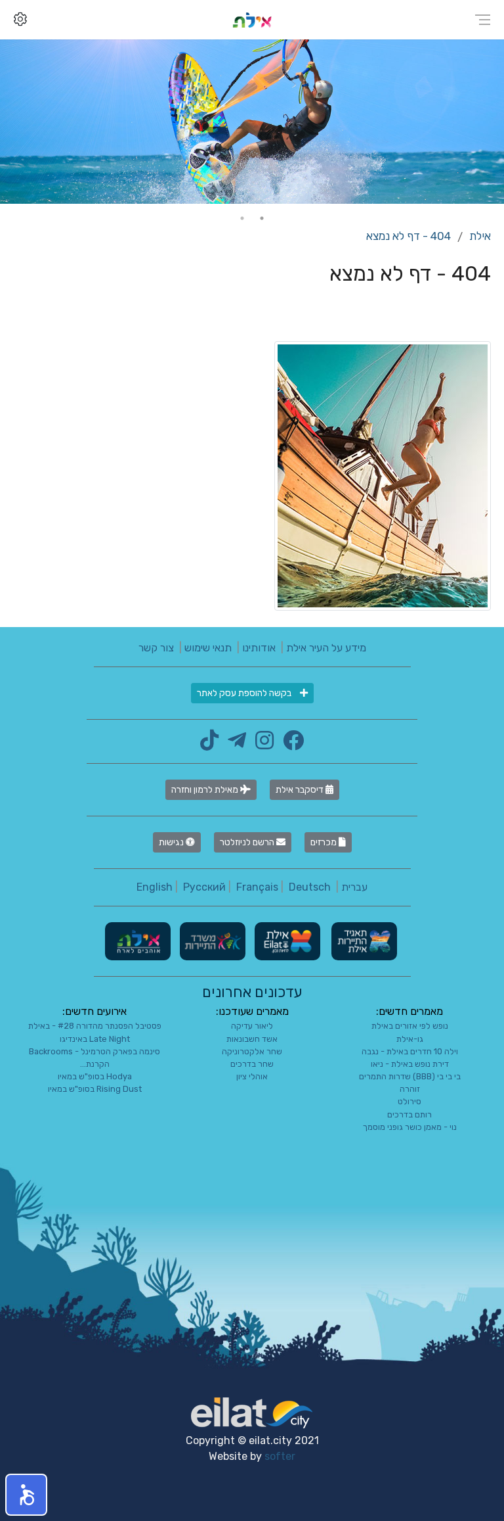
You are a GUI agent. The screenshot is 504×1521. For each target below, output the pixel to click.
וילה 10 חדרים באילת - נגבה (410, 1051)
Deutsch (310, 887)
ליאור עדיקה (252, 1026)
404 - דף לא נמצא (408, 236)
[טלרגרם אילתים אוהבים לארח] (233, 744)
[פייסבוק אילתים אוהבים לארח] (290, 744)
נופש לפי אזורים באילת (409, 1026)
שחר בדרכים (252, 1064)
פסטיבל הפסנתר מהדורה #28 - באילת (94, 1026)
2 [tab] (242, 218)
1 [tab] (261, 218)
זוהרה (410, 1089)
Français (257, 887)
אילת (480, 236)
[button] (26, 1494)
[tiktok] (209, 744)
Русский (204, 887)
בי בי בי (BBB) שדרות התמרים (410, 1076)
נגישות (172, 842)
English (154, 887)
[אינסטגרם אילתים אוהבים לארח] (261, 744)
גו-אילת (409, 1039)
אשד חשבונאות (252, 1039)
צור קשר (156, 648)
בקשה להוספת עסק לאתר (245, 693)
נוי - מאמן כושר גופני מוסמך (410, 1127)
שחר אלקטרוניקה (252, 1051)
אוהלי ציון (252, 1076)
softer (279, 1456)
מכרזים (324, 842)
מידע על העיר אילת (326, 648)
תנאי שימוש (208, 648)
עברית (354, 887)
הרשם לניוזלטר (248, 842)
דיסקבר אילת (301, 789)
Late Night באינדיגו (95, 1039)
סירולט (409, 1101)
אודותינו (259, 648)
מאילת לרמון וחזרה (205, 789)
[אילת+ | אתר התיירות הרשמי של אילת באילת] (252, 19)
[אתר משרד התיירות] (211, 941)
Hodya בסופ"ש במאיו (95, 1076)
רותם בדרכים (409, 1114)
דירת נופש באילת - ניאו (410, 1064)
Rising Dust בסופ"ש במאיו (95, 1089)
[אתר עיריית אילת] (286, 941)
